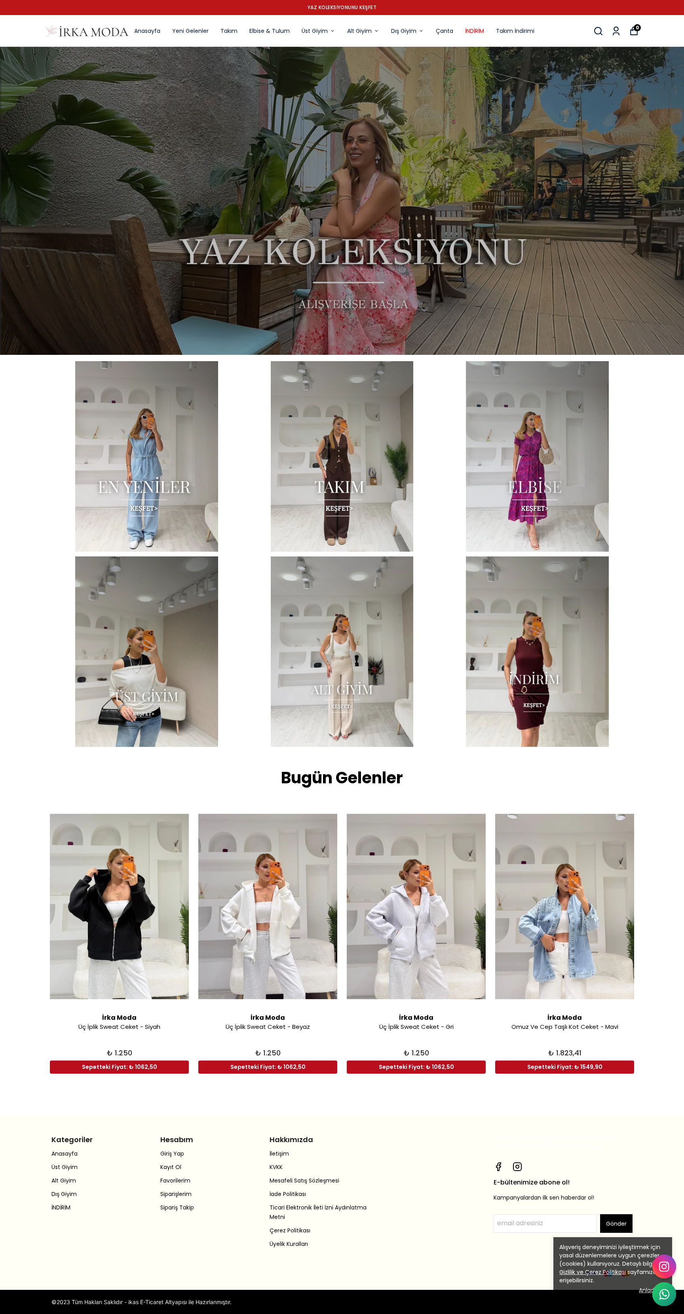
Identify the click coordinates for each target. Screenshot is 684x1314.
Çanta (444, 31)
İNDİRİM (474, 31)
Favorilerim (175, 1181)
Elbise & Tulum (269, 31)
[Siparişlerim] (616, 31)
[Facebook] (498, 1166)
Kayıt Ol (170, 1167)
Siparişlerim (176, 1194)
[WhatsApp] (664, 1294)
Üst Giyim (315, 31)
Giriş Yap (172, 1154)
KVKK (276, 1167)
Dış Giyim (403, 31)
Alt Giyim (359, 31)
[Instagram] (517, 1166)
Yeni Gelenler (190, 31)
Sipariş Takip (177, 1207)
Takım (229, 31)
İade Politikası (288, 1194)
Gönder (616, 1224)
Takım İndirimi (515, 31)
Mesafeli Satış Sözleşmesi (304, 1181)
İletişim (279, 1154)
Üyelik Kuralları (289, 1244)
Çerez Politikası (290, 1230)
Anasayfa (147, 31)
